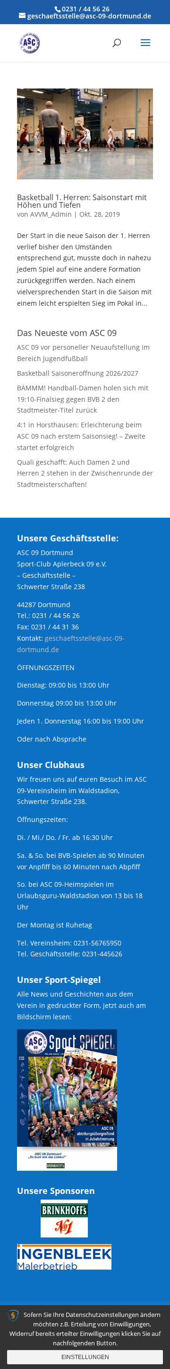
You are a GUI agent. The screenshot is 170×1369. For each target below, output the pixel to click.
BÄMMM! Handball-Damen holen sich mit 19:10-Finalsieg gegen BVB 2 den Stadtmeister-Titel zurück (82, 399)
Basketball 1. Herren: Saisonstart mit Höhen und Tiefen (82, 201)
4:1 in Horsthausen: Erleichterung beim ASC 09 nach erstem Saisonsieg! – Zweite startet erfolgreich (81, 436)
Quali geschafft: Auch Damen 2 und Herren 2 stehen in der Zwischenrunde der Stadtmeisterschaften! (85, 473)
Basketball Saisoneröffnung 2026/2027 (77, 373)
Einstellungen (85, 1357)
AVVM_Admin (51, 214)
